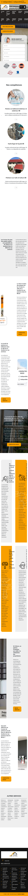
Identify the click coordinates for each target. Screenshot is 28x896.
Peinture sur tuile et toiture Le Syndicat (4, 802)
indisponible (6, 2)
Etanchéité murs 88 (20, 12)
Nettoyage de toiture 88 (20, 19)
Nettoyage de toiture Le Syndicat (3, 818)
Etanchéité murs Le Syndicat (16, 802)
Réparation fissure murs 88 (14, 12)
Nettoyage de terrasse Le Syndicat (10, 802)
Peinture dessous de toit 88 (23, 880)
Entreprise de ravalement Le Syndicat (24, 802)
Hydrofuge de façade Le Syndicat (23, 810)
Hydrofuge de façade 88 (14, 19)
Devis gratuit (5, 400)
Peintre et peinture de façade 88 (5, 886)
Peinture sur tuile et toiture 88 (14, 870)
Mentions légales (21, 894)
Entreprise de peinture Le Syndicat (17, 807)
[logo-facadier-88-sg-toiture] (5, 7)
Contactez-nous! (8, 31)
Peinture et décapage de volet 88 (8, 13)
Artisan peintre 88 (2, 19)
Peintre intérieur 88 (8, 19)
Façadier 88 (2, 12)
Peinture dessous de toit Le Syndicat (10, 807)
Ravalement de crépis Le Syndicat (24, 815)
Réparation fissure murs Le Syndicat (10, 818)
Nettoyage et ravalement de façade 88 (14, 878)
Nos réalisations (8, 26)
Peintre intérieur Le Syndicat (3, 813)
